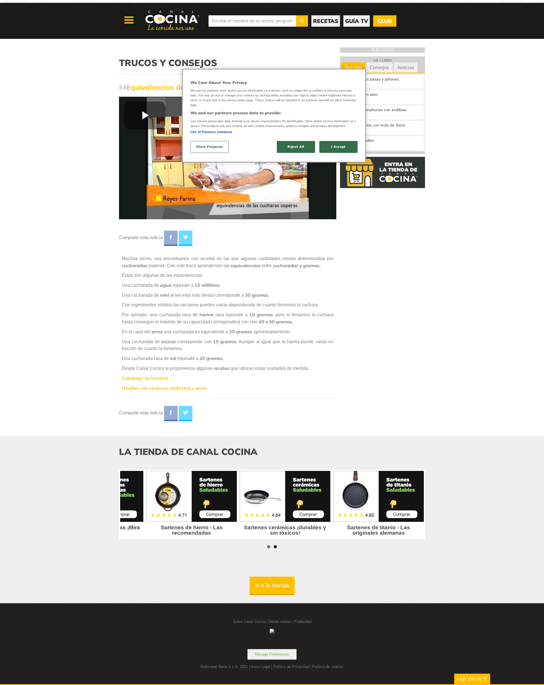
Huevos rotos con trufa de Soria (376, 125)
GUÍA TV (356, 21)
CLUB (385, 21)
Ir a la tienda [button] (272, 585)
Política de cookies (328, 667)
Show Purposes (209, 147)
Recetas (353, 67)
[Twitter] (185, 238)
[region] (274, 116)
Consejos (379, 67)
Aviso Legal (260, 667)
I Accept (338, 147)
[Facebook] (171, 238)
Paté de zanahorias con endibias (377, 110)
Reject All (296, 147)
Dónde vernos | (281, 621)
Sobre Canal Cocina (249, 621)
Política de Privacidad (291, 667)
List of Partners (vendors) (211, 132)
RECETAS (325, 21)
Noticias (406, 67)
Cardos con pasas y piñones (373, 79)
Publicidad (302, 621)
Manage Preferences (272, 654)
